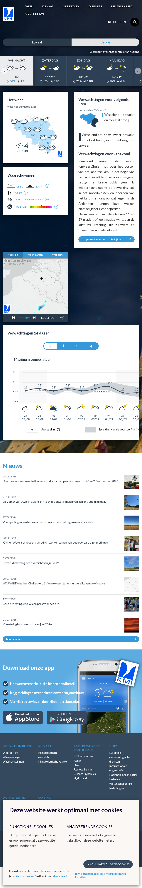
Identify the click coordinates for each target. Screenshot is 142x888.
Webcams (58, 254)
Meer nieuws (14, 639)
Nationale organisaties (123, 774)
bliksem (47, 306)
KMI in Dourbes (83, 756)
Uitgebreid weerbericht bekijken (101, 239)
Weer (29, 6)
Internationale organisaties (118, 768)
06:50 (19, 186)
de (119, 22)
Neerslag (13, 254)
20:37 (39, 186)
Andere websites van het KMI (87, 747)
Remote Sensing (84, 769)
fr (114, 22)
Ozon (77, 765)
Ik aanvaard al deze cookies (108, 864)
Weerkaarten (35, 254)
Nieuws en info (122, 6)
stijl (46, 308)
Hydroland (80, 778)
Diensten (95, 6)
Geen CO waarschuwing (29, 199)
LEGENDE (47, 316)
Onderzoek (71, 6)
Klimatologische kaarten (53, 761)
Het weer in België (17, 746)
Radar (77, 760)
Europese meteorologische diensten (119, 757)
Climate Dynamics (85, 773)
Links (113, 746)
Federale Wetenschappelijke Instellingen (121, 783)
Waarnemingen (12, 757)
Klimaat (48, 6)
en (124, 22)
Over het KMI (34, 13)
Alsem (18, 192)
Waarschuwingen (13, 761)
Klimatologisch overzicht (47, 755)
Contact (45, 797)
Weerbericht (10, 752)
